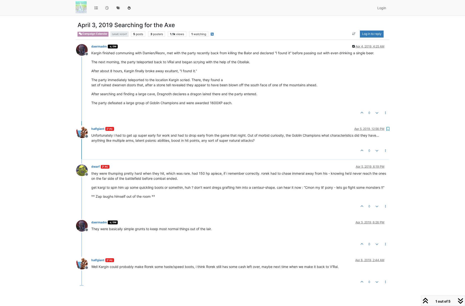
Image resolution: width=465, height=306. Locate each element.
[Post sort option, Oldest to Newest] (354, 34)
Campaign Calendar (94, 33)
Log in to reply (371, 34)
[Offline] (83, 49)
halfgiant (97, 129)
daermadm (99, 46)
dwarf (95, 166)
